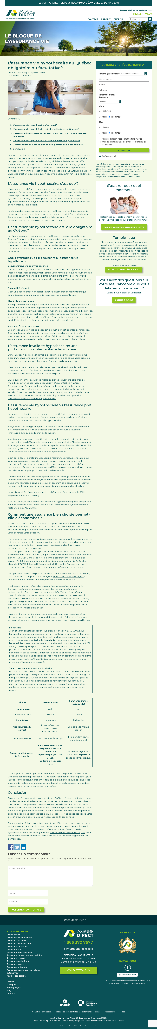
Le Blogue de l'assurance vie (27, 38)
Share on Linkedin (23, 847)
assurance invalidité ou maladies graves (71, 214)
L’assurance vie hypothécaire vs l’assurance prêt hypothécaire (46, 140)
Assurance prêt (14, 949)
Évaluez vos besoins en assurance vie (124, 227)
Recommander (128, 974)
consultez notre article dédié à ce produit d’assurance (36, 220)
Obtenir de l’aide (75, 920)
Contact (93, 19)
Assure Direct (67, 1026)
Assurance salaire (23, 971)
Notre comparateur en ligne (68, 576)
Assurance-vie (18, 961)
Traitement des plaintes (91, 1012)
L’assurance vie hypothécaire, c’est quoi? (35, 125)
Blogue (10, 982)
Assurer (16, 976)
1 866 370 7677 (141, 14)
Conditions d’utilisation (41, 1012)
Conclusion (19, 149)
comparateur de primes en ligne (66, 826)
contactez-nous (78, 970)
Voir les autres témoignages (124, 269)
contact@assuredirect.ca (78, 949)
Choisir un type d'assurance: (109, 74)
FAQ (9, 990)
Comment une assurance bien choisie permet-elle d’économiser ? (48, 144)
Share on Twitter (17, 847)
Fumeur (104, 117)
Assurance (13, 935)
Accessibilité (110, 1012)
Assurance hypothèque (23, 75)
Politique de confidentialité (66, 1012)
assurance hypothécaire (22, 189)
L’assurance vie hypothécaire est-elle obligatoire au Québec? (46, 129)
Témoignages (14, 987)
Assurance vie (20, 937)
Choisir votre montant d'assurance (107, 96)
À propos (106, 19)
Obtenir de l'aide (124, 300)
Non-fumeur (115, 117)
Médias (122, 1012)
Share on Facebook (10, 847)
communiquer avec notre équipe (67, 832)
